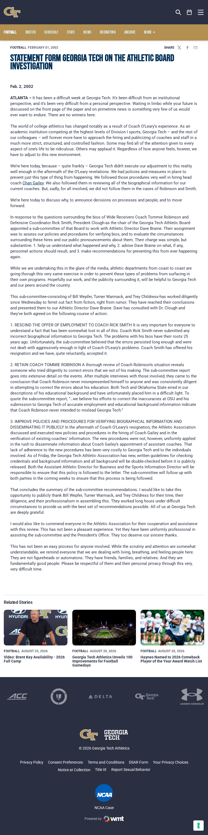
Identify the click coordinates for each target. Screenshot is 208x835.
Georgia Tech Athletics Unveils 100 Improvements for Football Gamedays (102, 661)
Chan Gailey (33, 183)
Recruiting (108, 32)
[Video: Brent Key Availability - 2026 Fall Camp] (35, 627)
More (148, 32)
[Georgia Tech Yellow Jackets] (12, 12)
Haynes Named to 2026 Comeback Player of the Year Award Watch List (171, 659)
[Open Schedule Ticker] (189, 12)
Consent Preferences (65, 762)
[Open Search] (178, 12)
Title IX (100, 769)
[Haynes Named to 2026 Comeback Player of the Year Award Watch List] (172, 627)
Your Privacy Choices (170, 762)
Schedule (51, 32)
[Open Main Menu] (200, 12)
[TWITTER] (179, 47)
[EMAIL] (195, 47)
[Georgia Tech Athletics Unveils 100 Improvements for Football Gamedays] (104, 627)
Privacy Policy (31, 762)
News (87, 32)
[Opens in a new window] (17, 696)
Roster (30, 32)
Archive (130, 32)
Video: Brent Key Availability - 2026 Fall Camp (34, 659)
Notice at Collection (74, 770)
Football (18, 47)
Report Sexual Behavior (130, 769)
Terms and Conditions (106, 762)
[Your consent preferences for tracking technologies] (198, 825)
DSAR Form (138, 762)
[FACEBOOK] (187, 47)
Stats (71, 32)
